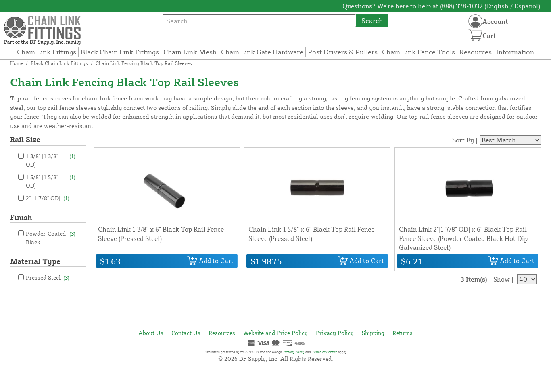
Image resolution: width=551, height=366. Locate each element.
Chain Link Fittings (46, 52)
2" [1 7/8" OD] (47, 198)
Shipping (373, 332)
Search (372, 20)
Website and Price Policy (275, 332)
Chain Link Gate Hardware (262, 52)
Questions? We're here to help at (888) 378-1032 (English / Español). (442, 6)
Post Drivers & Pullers (343, 52)
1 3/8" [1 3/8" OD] (50, 160)
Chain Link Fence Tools (418, 52)
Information (515, 52)
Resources (475, 52)
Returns (402, 332)
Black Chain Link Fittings (120, 52)
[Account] (475, 21)
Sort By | (465, 140)
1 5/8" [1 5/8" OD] (50, 181)
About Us (150, 332)
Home (16, 63)
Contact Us (185, 332)
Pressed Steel (47, 277)
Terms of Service (324, 352)
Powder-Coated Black (50, 237)
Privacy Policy (335, 332)
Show (501, 279)
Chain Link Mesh (190, 52)
